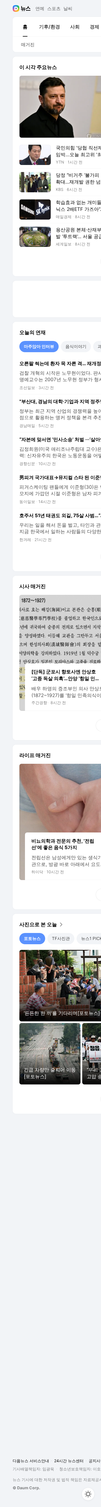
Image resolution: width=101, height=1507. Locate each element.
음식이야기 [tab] (75, 346)
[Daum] (17, 8)
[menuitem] (25, 26)
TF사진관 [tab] (61, 938)
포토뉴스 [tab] (32, 938)
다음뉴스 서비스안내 (31, 1460)
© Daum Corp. (26, 1487)
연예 (39, 8)
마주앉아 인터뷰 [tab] (39, 346)
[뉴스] (26, 8)
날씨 (67, 8)
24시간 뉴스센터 (69, 1460)
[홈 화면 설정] (88, 1494)
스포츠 (54, 8)
